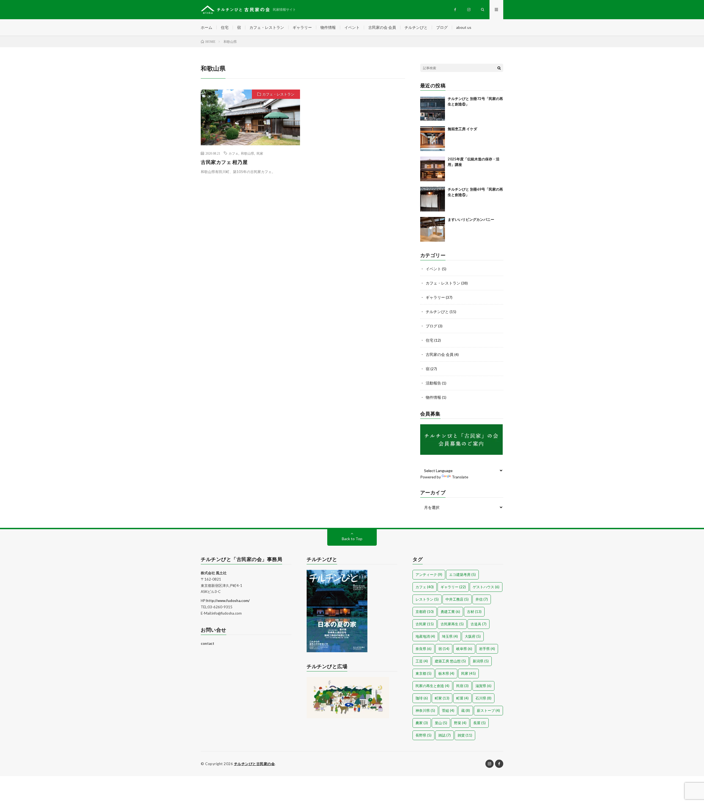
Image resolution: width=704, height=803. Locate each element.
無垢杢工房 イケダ (462, 129)
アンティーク (429, 574)
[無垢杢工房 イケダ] (432, 138)
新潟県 (481, 661)
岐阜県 (464, 648)
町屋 (462, 698)
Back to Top (352, 538)
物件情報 (328, 27)
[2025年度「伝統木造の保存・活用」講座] (432, 169)
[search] (499, 68)
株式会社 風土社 (214, 573)
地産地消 (425, 636)
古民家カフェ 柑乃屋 (224, 162)
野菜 (460, 723)
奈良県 (423, 648)
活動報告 (433, 383)
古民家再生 (452, 624)
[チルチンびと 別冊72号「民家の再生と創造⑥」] (432, 108)
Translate (460, 477)
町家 (442, 698)
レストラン (427, 599)
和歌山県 (247, 153)
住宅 (225, 27)
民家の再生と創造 (432, 686)
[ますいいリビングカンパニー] (432, 229)
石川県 (483, 698)
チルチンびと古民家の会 (254, 764)
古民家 (425, 624)
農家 (422, 723)
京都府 (425, 611)
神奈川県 (425, 710)
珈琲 (422, 698)
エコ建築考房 (462, 574)
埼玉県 (450, 636)
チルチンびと (416, 27)
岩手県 (487, 648)
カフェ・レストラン (266, 27)
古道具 (478, 624)
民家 (260, 153)
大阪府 (473, 636)
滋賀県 (483, 686)
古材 (474, 611)
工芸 (422, 661)
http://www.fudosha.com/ (228, 600)
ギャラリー (302, 27)
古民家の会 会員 (382, 27)
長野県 (423, 735)
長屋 (479, 723)
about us (463, 27)
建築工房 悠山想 (450, 661)
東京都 (423, 673)
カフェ (233, 153)
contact (207, 643)
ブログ (442, 27)
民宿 (462, 686)
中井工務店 (457, 599)
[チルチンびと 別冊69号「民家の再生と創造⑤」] (432, 199)
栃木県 (446, 673)
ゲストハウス (486, 587)
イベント (352, 27)
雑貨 (465, 735)
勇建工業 (450, 611)
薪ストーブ (488, 710)
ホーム (206, 27)
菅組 (448, 710)
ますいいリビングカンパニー (471, 219)
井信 (481, 599)
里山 (441, 723)
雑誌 (444, 735)
